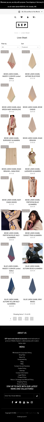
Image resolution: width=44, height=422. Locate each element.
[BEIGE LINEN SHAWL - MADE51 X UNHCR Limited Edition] (11, 61)
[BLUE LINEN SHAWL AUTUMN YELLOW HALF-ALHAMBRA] (11, 286)
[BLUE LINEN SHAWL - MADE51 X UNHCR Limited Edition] (11, 253)
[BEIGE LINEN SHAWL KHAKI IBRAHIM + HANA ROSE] (11, 156)
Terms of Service (22, 384)
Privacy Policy (22, 377)
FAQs (22, 364)
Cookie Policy (22, 368)
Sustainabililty (22, 359)
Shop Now (22, 355)
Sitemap (22, 370)
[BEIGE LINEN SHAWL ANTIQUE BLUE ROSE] (32, 61)
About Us (22, 357)
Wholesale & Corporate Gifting (22, 352)
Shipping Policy (22, 382)
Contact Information (22, 373)
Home (16, 33)
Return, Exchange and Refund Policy (22, 379)
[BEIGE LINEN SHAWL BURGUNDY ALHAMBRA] (11, 125)
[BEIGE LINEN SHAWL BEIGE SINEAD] (32, 94)
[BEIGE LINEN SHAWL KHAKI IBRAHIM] (32, 125)
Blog (22, 361)
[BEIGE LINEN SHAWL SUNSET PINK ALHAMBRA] (32, 220)
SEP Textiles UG (21, 413)
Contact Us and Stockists (22, 366)
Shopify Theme (32, 413)
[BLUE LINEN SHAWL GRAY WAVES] (32, 286)
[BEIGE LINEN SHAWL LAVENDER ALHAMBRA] (32, 156)
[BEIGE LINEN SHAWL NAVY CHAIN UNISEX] (11, 187)
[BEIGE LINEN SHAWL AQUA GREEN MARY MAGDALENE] (11, 94)
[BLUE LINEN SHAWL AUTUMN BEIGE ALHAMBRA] (32, 253)
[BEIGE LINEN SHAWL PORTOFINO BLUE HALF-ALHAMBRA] (11, 220)
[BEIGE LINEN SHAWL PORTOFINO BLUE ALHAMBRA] (32, 187)
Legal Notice (22, 375)
